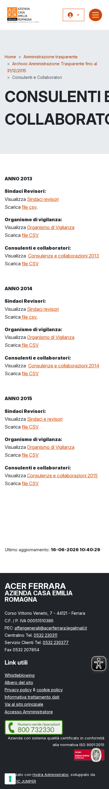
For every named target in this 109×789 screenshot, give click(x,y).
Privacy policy (18, 689)
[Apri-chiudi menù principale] (95, 15)
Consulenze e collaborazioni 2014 (63, 366)
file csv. (29, 317)
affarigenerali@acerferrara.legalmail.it (51, 627)
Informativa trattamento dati (32, 696)
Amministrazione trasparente (51, 56)
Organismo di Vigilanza (50, 227)
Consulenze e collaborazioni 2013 (63, 256)
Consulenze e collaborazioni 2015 (62, 475)
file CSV (30, 235)
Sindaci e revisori (44, 419)
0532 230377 (56, 642)
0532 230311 (45, 635)
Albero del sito (19, 682)
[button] (73, 15)
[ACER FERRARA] (23, 15)
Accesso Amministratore (29, 711)
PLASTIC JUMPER (20, 781)
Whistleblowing (20, 675)
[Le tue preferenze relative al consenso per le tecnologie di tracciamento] (10, 778)
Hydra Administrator (50, 774)
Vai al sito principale (24, 704)
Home (10, 56)
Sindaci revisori (43, 199)
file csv (29, 207)
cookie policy (50, 689)
